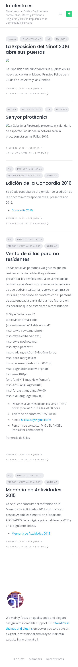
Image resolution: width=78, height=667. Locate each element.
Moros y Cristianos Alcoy (24, 175)
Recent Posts (55, 659)
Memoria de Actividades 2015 (33, 493)
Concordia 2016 (22, 210)
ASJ (9, 168)
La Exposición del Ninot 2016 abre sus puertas (37, 49)
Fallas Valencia (31, 38)
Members (35, 659)
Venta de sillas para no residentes (32, 256)
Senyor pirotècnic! (27, 117)
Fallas (12, 38)
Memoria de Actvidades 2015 (31, 533)
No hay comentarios (19, 93)
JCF (48, 38)
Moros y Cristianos (29, 168)
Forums (19, 659)
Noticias (61, 38)
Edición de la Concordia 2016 (38, 183)
